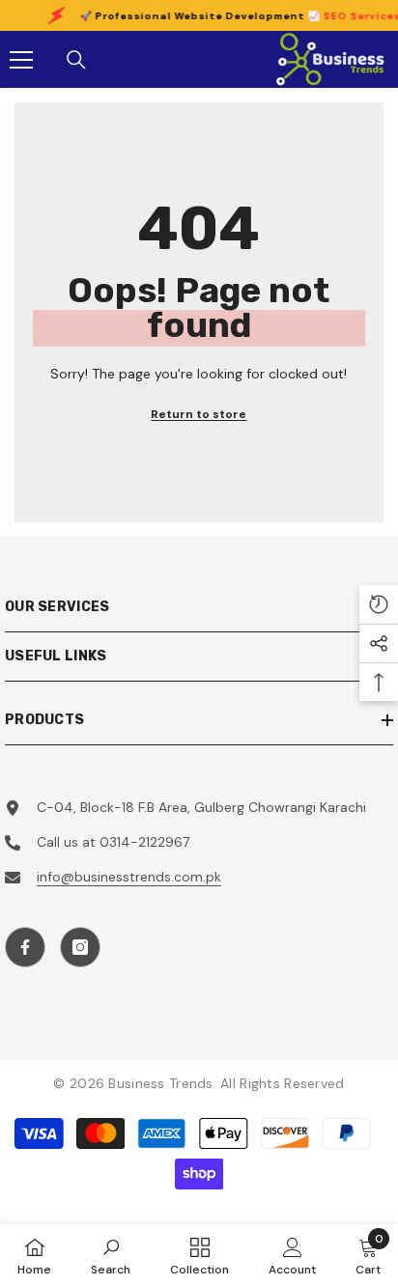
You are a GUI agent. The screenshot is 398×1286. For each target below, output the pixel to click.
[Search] (76, 59)
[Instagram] (80, 947)
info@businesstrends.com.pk (129, 876)
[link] (110, 1255)
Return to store (198, 414)
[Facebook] (25, 947)
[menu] (21, 59)
